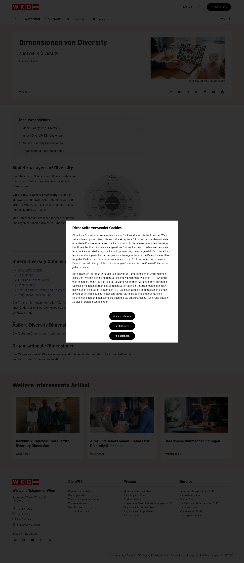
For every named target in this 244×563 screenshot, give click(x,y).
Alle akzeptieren (122, 316)
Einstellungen (122, 326)
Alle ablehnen (122, 336)
